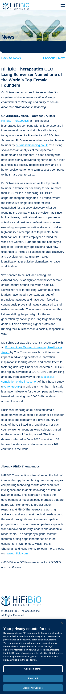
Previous (50, 58)
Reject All (33, 678)
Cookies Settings (32, 669)
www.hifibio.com (17, 553)
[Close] (62, 623)
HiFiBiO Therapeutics (15, 120)
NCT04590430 (11, 386)
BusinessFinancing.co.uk (32, 145)
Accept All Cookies (32, 688)
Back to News (11, 58)
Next (61, 58)
